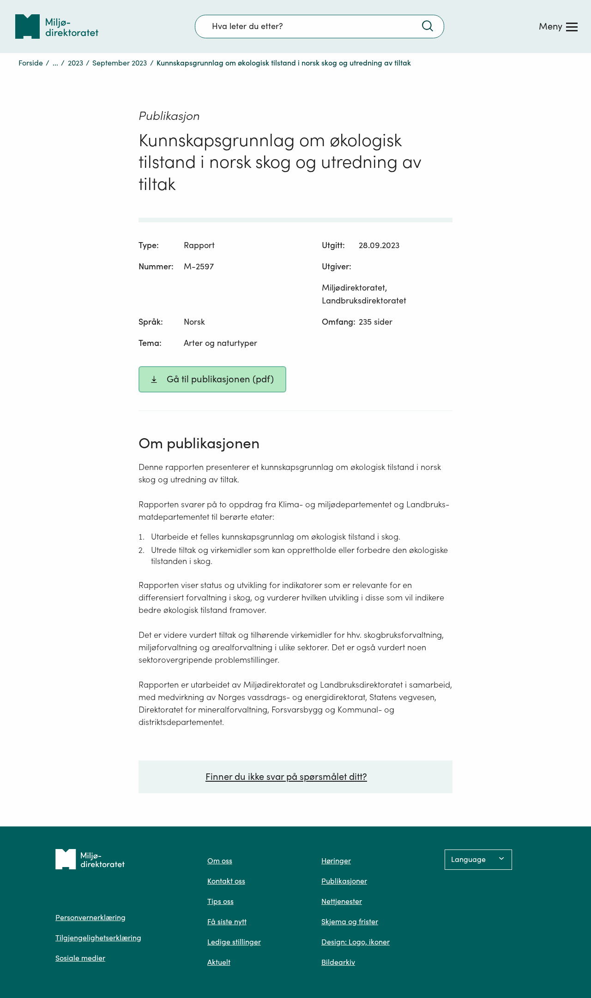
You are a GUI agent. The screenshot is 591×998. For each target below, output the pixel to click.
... (55, 62)
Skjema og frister (349, 921)
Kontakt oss (226, 880)
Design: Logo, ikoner (355, 941)
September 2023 (119, 62)
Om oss (219, 860)
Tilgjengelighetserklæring (98, 937)
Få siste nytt (227, 921)
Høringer (336, 860)
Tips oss (220, 901)
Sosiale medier (80, 957)
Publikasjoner (344, 880)
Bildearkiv (338, 962)
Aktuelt (218, 962)
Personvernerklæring (90, 917)
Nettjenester (341, 901)
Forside (30, 62)
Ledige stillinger (234, 941)
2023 (75, 62)
